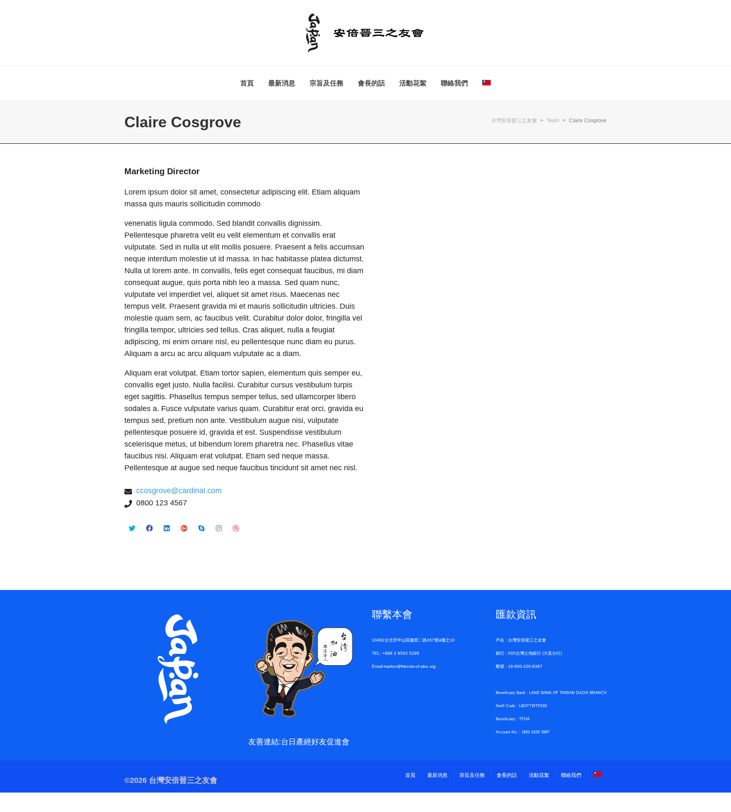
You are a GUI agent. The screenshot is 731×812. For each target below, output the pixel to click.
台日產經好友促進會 (315, 742)
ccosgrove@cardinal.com (179, 490)
